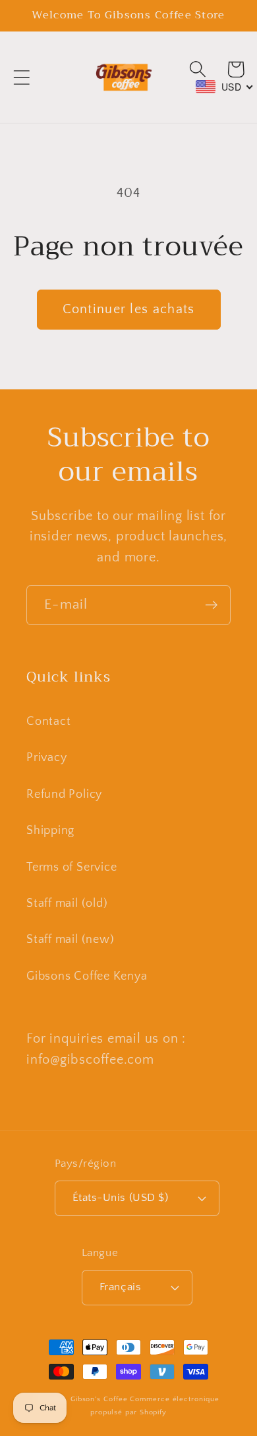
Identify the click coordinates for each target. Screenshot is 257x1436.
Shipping (50, 830)
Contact (48, 721)
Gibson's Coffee (99, 1399)
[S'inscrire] (211, 605)
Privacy (46, 757)
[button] (21, 77)
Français (120, 1287)
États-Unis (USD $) (120, 1198)
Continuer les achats (129, 309)
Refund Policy (64, 794)
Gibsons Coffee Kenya (87, 976)
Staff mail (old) (66, 903)
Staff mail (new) (70, 939)
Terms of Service (71, 867)
